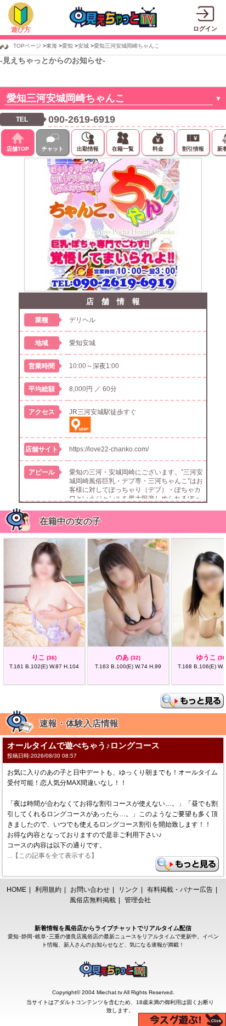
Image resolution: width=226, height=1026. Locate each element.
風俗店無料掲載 (93, 900)
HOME (16, 889)
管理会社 (138, 900)
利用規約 (48, 889)
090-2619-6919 (81, 119)
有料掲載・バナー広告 (180, 889)
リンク (128, 889)
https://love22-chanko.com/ (109, 449)
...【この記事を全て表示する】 (52, 855)
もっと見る (192, 700)
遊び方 (21, 29)
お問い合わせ (90, 889)
